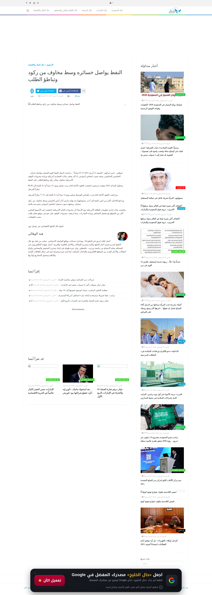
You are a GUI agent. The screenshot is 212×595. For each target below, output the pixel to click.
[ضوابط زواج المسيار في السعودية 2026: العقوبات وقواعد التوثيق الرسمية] (162, 84)
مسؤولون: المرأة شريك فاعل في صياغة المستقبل (162, 198)
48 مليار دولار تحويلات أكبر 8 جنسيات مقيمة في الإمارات (67, 285)
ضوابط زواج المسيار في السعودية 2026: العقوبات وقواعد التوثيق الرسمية (161, 107)
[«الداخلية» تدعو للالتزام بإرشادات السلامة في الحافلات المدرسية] (162, 331)
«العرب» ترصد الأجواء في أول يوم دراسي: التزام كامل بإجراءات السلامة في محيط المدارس (161, 396)
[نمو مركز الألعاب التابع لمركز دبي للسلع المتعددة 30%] (162, 460)
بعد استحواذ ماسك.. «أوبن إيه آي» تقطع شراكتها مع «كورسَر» (77, 391)
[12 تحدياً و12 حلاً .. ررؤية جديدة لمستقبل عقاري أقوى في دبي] (162, 241)
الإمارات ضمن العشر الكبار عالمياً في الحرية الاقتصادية (41, 391)
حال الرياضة (87, 10)
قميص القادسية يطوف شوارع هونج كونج (157, 501)
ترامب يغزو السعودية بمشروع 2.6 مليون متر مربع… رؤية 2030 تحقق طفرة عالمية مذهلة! (159, 439)
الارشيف (49, 65)
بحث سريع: (145, 559)
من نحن (184, 587)
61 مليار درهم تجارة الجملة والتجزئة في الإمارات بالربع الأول (69, 301)
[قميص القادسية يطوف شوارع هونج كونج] (162, 492)
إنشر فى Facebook (70, 91)
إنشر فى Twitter (47, 91)
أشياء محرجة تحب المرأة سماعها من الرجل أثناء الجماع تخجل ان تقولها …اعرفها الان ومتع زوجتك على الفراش (161, 308)
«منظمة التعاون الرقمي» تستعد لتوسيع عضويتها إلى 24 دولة (69, 290)
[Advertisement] (106, 37)
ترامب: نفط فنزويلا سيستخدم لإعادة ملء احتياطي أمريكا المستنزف (72, 295)
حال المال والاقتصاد (41, 10)
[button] (111, 3)
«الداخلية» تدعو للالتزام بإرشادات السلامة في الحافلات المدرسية (160, 353)
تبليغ (78, 96)
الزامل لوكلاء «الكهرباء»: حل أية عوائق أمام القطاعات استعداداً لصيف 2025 (159, 543)
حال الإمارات (101, 10)
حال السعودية (117, 10)
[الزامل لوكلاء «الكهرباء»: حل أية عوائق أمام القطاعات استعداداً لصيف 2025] (162, 520)
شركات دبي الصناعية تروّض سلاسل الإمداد (62, 280)
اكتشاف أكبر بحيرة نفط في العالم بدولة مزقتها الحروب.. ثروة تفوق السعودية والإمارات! (160, 221)
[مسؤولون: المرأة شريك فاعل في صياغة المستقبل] (162, 177)
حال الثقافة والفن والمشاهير (65, 10)
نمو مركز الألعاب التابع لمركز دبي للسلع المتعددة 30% (161, 482)
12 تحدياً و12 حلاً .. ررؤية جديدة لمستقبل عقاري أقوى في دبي (160, 264)
